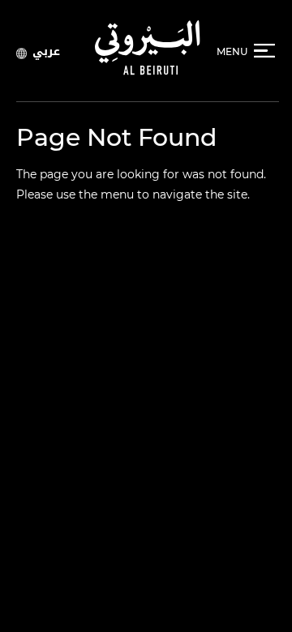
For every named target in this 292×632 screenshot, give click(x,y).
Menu (232, 51)
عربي (46, 51)
